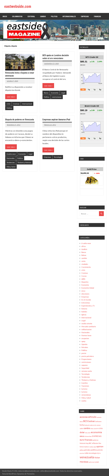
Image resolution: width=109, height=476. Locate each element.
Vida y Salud (11, 167)
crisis (8, 104)
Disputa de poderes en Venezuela (19, 119)
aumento (99, 417)
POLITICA (54, 16)
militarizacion (86, 329)
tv (100, 453)
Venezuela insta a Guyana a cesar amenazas (19, 74)
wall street (92, 462)
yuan (97, 462)
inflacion (95, 443)
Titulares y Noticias (24, 162)
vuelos (83, 401)
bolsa (82, 425)
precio (83, 353)
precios (82, 453)
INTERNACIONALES (69, 16)
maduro (86, 447)
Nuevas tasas (86, 335)
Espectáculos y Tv (88, 306)
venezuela (87, 457)
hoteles (84, 311)
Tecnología (58, 157)
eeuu (83, 291)
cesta (83, 261)
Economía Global (87, 288)
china (92, 428)
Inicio (5, 16)
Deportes (84, 282)
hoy (87, 443)
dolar (82, 432)
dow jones (87, 432)
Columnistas (17, 16)
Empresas (47, 157)
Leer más (10, 97)
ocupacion (85, 338)
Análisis (84, 249)
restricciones (56, 97)
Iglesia (83, 314)
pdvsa (82, 450)
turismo (84, 389)
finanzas (88, 439)
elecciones (85, 294)
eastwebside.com (17, 6)
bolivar (91, 421)
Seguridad (85, 368)
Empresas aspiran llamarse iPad (56, 119)
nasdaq (91, 447)
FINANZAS (97, 16)
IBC (90, 443)
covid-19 (96, 428)
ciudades (84, 264)
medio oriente (86, 323)
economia (96, 432)
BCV (85, 421)
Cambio (43, 16)
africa (83, 246)
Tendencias (11, 162)
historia (84, 309)
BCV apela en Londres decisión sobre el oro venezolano (55, 57)
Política (9, 108)
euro (82, 439)
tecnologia (93, 453)
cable (81, 428)
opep (83, 341)
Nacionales (11, 158)
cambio (84, 258)
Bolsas (83, 255)
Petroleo (84, 347)
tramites (84, 383)
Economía (54, 93)
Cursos (84, 276)
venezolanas (86, 395)
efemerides (88, 436)
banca (81, 421)
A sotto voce (11, 154)
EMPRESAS (85, 16)
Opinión (84, 344)
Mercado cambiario (88, 326)
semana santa (86, 371)
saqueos (84, 365)
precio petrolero (87, 356)
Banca (46, 93)
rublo (86, 453)
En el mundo (86, 300)
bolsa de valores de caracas (92, 425)
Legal (63, 93)
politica (94, 450)
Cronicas (16, 104)
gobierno (95, 440)
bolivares (98, 421)
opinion (99, 446)
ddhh (83, 279)
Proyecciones (86, 359)
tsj (98, 453)
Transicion (85, 386)
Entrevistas (85, 303)
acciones (84, 417)
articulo (92, 416)
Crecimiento (86, 267)
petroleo (87, 450)
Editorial (31, 16)
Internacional (27, 104)
